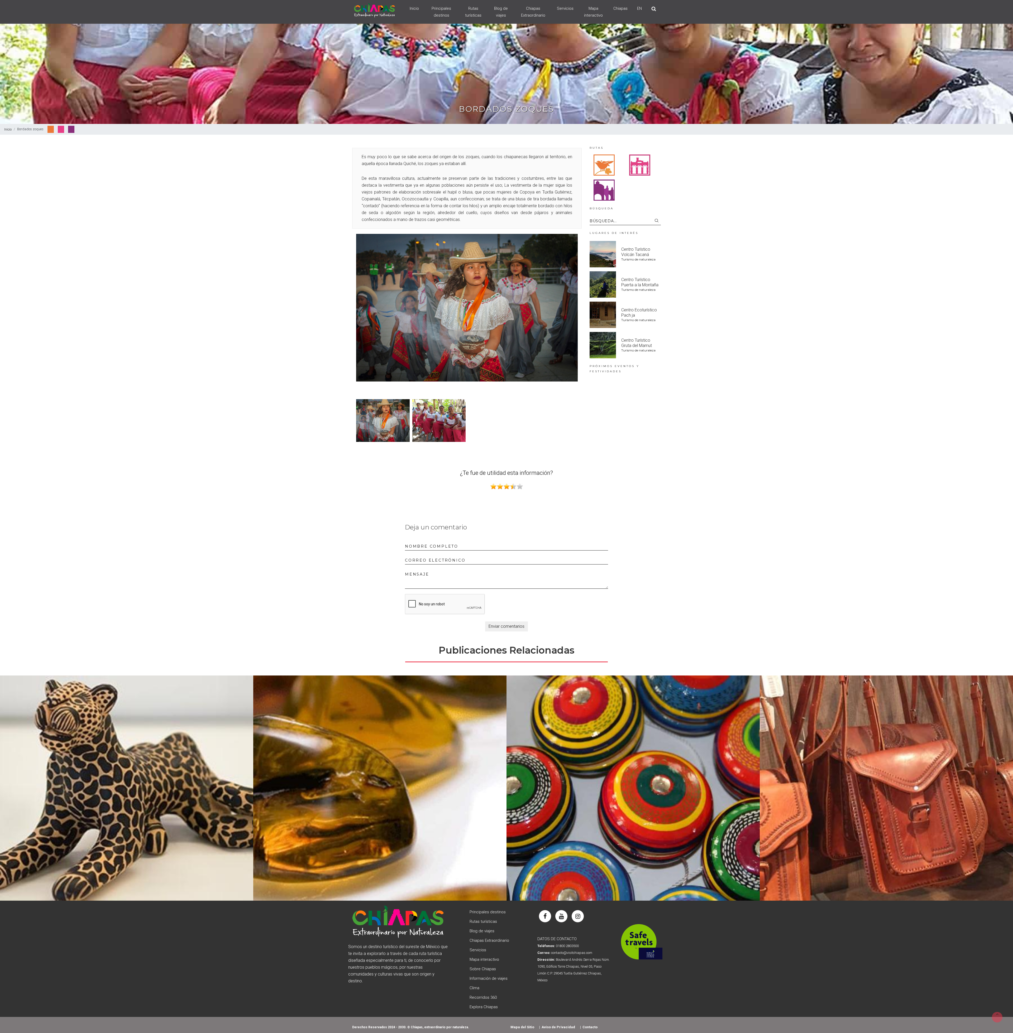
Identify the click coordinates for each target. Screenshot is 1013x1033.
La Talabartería (886, 788)
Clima (474, 988)
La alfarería (126, 788)
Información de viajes (489, 978)
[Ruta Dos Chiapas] (604, 189)
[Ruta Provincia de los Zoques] (604, 164)
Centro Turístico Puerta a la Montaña (639, 282)
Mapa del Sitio (522, 1027)
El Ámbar (379, 788)
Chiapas (620, 8)
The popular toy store (633, 788)
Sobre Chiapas (483, 969)
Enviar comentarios (506, 626)
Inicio (414, 8)
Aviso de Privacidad (558, 1027)
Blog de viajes (501, 12)
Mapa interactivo (593, 12)
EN (639, 8)
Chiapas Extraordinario (533, 12)
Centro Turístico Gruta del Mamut (636, 343)
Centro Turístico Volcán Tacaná (635, 252)
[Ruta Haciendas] (639, 164)
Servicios (565, 8)
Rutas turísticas (473, 12)
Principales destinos (441, 12)
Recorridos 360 (483, 997)
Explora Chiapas (484, 1007)
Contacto (590, 1027)
